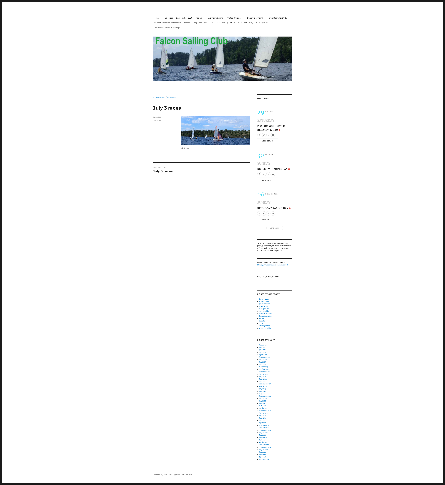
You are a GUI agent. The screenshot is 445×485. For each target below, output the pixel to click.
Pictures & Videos (265, 314)
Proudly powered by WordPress (180, 475)
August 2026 (264, 345)
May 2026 (262, 352)
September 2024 (265, 372)
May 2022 (262, 406)
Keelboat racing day (272, 169)
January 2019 (264, 459)
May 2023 (262, 394)
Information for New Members (167, 23)
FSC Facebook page (268, 277)
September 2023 (265, 384)
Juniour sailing (264, 304)
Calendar (169, 18)
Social (261, 323)
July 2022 (262, 401)
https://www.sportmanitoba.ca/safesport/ (273, 265)
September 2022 (265, 396)
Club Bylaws (262, 23)
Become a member (256, 18)
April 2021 (263, 423)
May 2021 (262, 420)
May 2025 (262, 364)
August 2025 (263, 360)
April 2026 (263, 355)
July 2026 (262, 347)
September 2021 (265, 411)
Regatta (262, 321)
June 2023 (262, 391)
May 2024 (262, 381)
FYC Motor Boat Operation (223, 23)
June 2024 (263, 379)
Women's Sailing (265, 328)
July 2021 (262, 416)
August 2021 (263, 413)
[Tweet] (264, 135)
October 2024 (264, 369)
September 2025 (265, 357)
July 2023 (262, 389)
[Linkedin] (268, 135)
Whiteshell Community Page (166, 28)
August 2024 (263, 374)
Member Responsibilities (195, 23)
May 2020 (262, 440)
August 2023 (263, 386)
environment (264, 301)
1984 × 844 (157, 120)
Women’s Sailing (215, 18)
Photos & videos (234, 18)
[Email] (273, 135)
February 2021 (264, 425)
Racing (199, 18)
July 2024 (262, 377)
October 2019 (264, 445)
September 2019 (265, 447)
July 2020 (262, 435)
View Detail (267, 141)
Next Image (171, 97)
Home (156, 18)
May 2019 (262, 457)
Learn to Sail (263, 306)
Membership (264, 311)
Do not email (264, 299)
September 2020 (265, 430)
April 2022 (263, 408)
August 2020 (263, 433)
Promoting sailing (265, 316)
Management (264, 309)
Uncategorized (264, 326)
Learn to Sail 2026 (184, 18)
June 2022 (263, 403)
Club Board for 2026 (278, 18)
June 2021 (262, 418)
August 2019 (263, 450)
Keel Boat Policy (245, 23)
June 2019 (262, 455)
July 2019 (262, 452)
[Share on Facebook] (259, 135)
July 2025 (262, 362)
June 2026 (263, 350)
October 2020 (264, 428)
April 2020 (263, 442)
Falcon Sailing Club (160, 475)
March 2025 (263, 367)
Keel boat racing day (272, 208)
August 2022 (263, 399)
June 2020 (263, 437)
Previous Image (159, 97)
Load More (275, 228)
